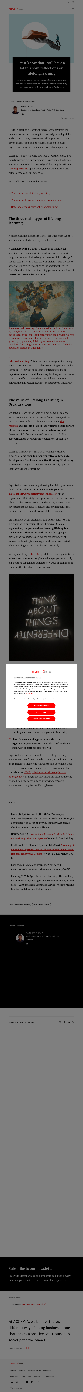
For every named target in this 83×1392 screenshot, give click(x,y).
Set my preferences (41, 706)
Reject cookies (41, 712)
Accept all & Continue (41, 719)
